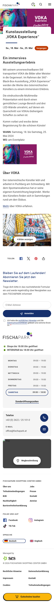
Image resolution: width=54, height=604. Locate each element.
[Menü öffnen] (50, 4)
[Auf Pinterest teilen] (36, 258)
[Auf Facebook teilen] (21, 258)
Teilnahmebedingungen (39, 585)
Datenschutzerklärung (39, 571)
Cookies (6, 585)
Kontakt (32, 578)
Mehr (6, 206)
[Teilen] (43, 258)
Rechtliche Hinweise (12, 571)
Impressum (8, 578)
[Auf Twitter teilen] (28, 258)
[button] (21, 239)
